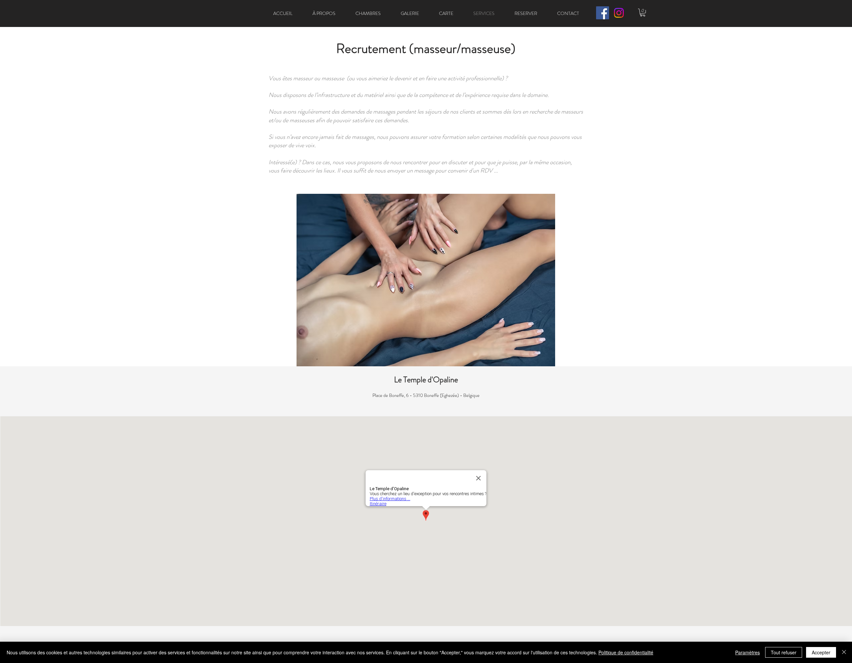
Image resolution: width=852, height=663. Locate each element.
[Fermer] (844, 652)
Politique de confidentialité (625, 652)
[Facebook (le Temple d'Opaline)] (602, 12)
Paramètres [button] (747, 652)
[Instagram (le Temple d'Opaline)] (618, 12)
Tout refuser (783, 652)
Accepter (821, 652)
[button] (642, 13)
